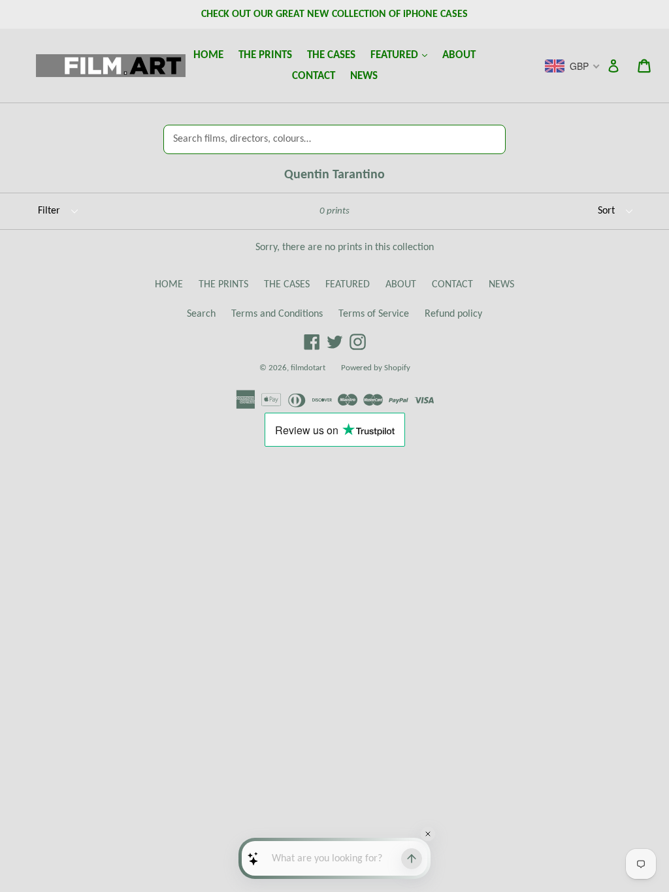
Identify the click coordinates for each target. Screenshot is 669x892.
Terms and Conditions (277, 314)
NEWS (364, 76)
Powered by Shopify (375, 368)
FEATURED (401, 55)
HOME (208, 55)
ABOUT (459, 55)
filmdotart (308, 368)
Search (201, 314)
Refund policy (453, 314)
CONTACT (313, 76)
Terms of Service (373, 314)
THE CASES (331, 55)
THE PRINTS (265, 55)
